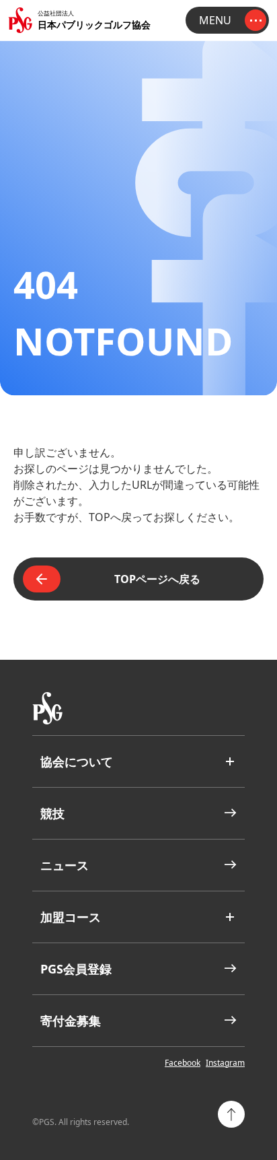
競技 (52, 813)
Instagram (225, 1063)
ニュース (64, 865)
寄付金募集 (70, 1021)
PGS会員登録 (76, 969)
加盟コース (70, 917)
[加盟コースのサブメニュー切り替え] (230, 917)
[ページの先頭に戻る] (231, 1114)
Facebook (182, 1063)
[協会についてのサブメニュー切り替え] (230, 761)
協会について (76, 761)
